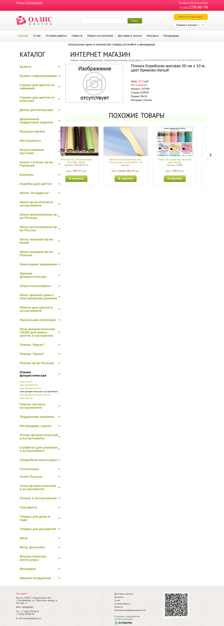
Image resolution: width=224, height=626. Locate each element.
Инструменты (30, 140)
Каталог (24, 35)
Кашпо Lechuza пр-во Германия (36, 163)
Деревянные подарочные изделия (36, 120)
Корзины (26, 174)
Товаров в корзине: (187, 25)
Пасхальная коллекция (38, 320)
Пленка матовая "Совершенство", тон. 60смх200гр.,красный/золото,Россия (186, 162)
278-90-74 (198, 7)
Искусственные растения (32, 151)
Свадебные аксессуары (38, 460)
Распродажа (171, 35)
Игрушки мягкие (32, 131)
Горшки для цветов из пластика (37, 99)
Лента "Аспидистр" (35, 193)
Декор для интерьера (36, 110)
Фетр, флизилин (32, 547)
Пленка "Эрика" (32, 354)
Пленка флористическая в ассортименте (37, 391)
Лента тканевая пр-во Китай (36, 241)
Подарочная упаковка (37, 416)
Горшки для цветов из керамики (37, 86)
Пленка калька (24, 381)
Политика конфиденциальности (130, 610)
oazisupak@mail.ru (32, 618)
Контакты (153, 35)
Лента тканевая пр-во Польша (36, 253)
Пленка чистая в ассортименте (32, 406)
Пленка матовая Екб (27, 385)
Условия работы (56, 35)
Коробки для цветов (36, 183)
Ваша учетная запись (191, 16)
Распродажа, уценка (35, 426)
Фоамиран (28, 569)
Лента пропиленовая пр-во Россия (39, 228)
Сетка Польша (31, 476)
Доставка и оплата (130, 35)
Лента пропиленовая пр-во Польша (39, 216)
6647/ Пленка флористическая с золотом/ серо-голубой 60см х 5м (87, 161)
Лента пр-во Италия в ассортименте (36, 203)
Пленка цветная (25, 398)
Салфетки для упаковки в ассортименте (38, 449)
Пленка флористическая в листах (34, 395)
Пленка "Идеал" (32, 344)
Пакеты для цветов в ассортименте (36, 309)
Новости (77, 35)
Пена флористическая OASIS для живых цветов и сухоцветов (37, 332)
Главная (74, 60)
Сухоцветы (28, 507)
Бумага (25, 66)
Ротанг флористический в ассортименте (39, 436)
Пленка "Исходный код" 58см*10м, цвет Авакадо (136, 161)
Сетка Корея (29, 469)
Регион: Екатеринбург (29, 2)
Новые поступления (100, 35)
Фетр (24, 538)
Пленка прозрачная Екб (29, 388)
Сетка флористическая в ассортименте (38, 487)
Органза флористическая (33, 275)
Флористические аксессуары (33, 558)
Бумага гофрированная (38, 76)
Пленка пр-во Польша (37, 363)
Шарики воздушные (35, 578)
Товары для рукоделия (38, 529)
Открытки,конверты (35, 286)
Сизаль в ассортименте (38, 498)
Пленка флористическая (33, 373)
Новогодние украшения (38, 264)
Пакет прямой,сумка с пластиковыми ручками (38, 296)
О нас (37, 35)
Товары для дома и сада (35, 518)
